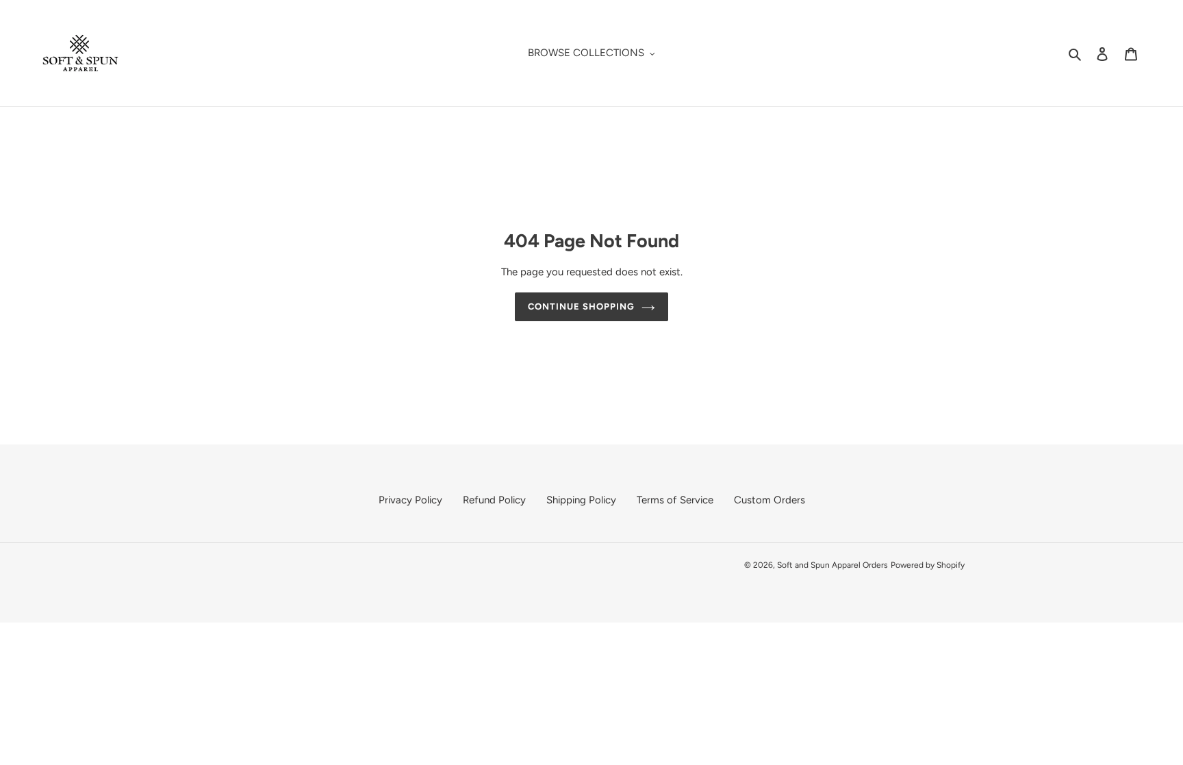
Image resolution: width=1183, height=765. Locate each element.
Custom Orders (769, 500)
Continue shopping (581, 307)
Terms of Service (675, 500)
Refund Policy (494, 500)
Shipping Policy (581, 500)
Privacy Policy (410, 500)
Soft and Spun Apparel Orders (832, 565)
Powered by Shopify (928, 565)
